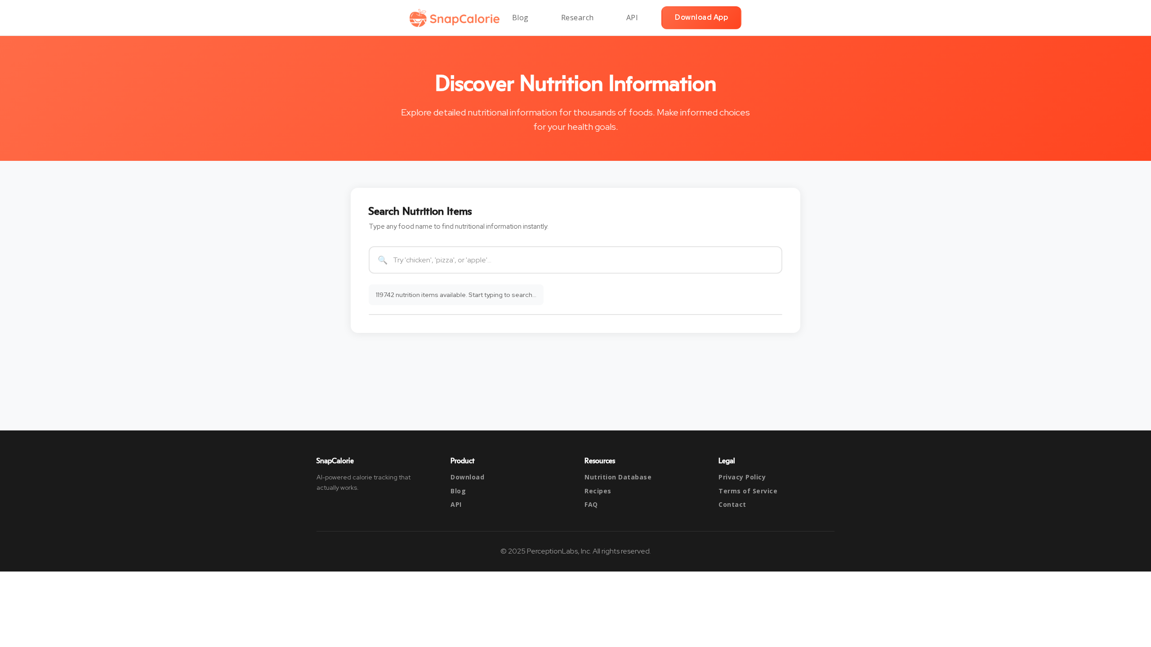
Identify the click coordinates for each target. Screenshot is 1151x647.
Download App (701, 17)
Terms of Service (747, 491)
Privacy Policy (742, 477)
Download (467, 477)
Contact (732, 504)
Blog (520, 17)
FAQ (591, 504)
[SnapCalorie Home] (456, 18)
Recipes (597, 491)
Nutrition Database (617, 477)
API (632, 17)
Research (577, 17)
